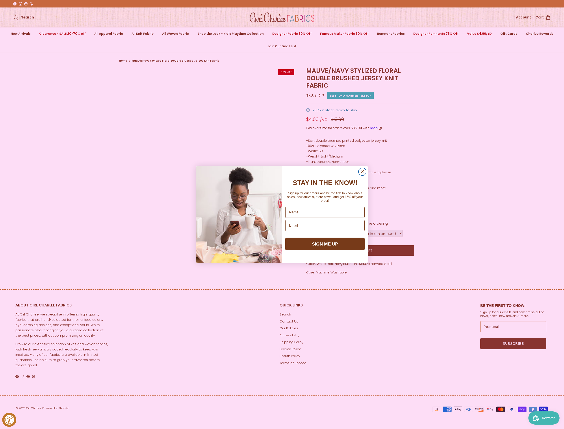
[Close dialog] (362, 172)
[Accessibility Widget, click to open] (9, 420)
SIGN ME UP (325, 244)
